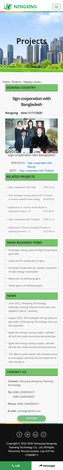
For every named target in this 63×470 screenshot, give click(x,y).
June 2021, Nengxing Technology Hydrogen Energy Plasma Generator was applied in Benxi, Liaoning (32, 307)
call (17, 465)
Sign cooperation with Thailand (36, 170)
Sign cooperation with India (22, 187)
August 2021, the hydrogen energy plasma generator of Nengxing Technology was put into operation (32, 321)
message (48, 465)
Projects (16, 81)
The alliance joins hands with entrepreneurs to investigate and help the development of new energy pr (33, 358)
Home (6, 81)
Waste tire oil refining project (24, 278)
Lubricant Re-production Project (26, 260)
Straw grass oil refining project (25, 285)
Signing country (32, 81)
